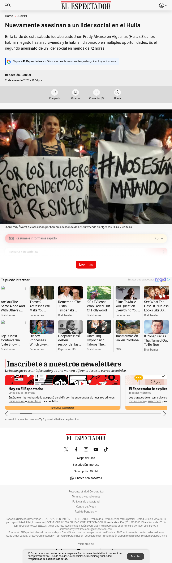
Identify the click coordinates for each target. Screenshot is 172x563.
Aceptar (135, 556)
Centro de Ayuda (86, 506)
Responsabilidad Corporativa (86, 491)
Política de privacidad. (68, 419)
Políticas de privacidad (86, 501)
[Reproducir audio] (11, 262)
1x (162, 267)
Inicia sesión (17, 401)
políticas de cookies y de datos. (50, 558)
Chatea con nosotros (88, 478)
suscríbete (34, 401)
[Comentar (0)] (96, 92)
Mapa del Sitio (86, 458)
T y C (41, 419)
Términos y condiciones (86, 496)
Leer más (86, 264)
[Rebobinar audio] (149, 268)
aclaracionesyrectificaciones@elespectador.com (86, 529)
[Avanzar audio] (156, 268)
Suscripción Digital (86, 471)
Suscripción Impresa (86, 465)
